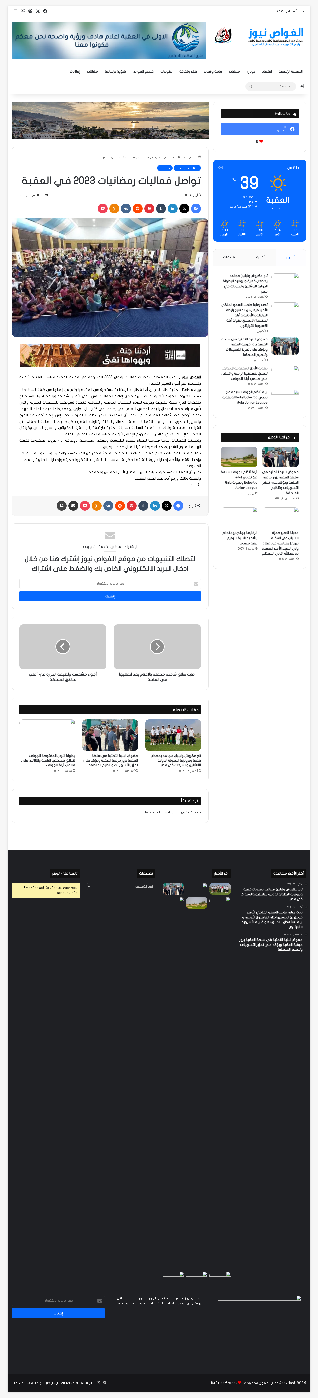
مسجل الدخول (170, 812)
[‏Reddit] (138, 208)
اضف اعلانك (69, 1383)
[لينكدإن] (173, 208)
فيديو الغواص (143, 71)
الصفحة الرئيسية (291, 71)
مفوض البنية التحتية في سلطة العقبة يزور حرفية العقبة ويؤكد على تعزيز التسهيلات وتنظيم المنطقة (110, 760)
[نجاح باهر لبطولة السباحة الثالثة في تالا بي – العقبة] (173, 1278)
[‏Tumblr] (161, 208)
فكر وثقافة (188, 71)
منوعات (166, 71)
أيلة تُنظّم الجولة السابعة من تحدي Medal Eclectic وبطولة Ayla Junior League (245, 397)
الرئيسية (192, 157)
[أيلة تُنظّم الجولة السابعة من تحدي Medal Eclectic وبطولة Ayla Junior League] (285, 399)
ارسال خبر (52, 1383)
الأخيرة (261, 257)
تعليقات (229, 257)
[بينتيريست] (149, 208)
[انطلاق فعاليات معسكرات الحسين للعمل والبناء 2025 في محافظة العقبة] (173, 1083)
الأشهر (291, 257)
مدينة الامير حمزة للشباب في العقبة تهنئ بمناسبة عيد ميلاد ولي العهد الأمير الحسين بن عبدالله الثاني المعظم (280, 543)
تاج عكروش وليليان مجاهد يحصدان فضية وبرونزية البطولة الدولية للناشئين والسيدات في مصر (176, 760)
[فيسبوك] (196, 208)
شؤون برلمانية (115, 71)
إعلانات (75, 71)
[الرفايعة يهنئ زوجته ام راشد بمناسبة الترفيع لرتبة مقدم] (239, 517)
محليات (234, 71)
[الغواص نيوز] (259, 37)
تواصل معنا (35, 1383)
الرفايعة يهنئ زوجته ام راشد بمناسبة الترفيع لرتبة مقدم (239, 538)
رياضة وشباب (213, 71)
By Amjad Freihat (224, 1383)
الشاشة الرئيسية (172, 157)
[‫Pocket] (103, 208)
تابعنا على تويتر (64, 873)
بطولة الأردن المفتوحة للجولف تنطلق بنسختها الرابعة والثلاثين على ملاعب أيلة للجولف (48, 760)
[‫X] (184, 208)
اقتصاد (267, 71)
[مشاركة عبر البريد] (73, 506)
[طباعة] (62, 506)
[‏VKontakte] (126, 208)
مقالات (92, 71)
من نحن (18, 1383)
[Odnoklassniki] (114, 208)
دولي (251, 71)
